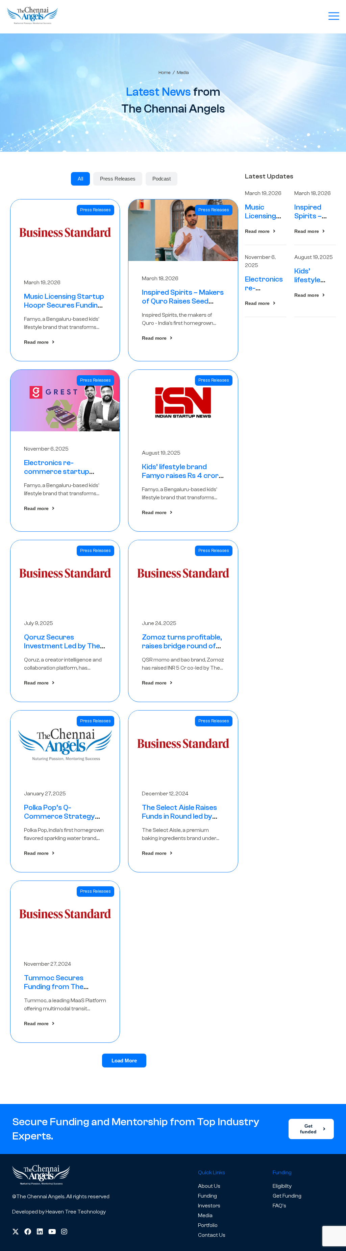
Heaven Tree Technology (76, 1212)
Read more (36, 342)
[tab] (80, 179)
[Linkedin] (39, 1231)
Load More (124, 1060)
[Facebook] (27, 1231)
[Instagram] (64, 1231)
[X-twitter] (15, 1231)
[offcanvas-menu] (333, 16)
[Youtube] (52, 1231)
